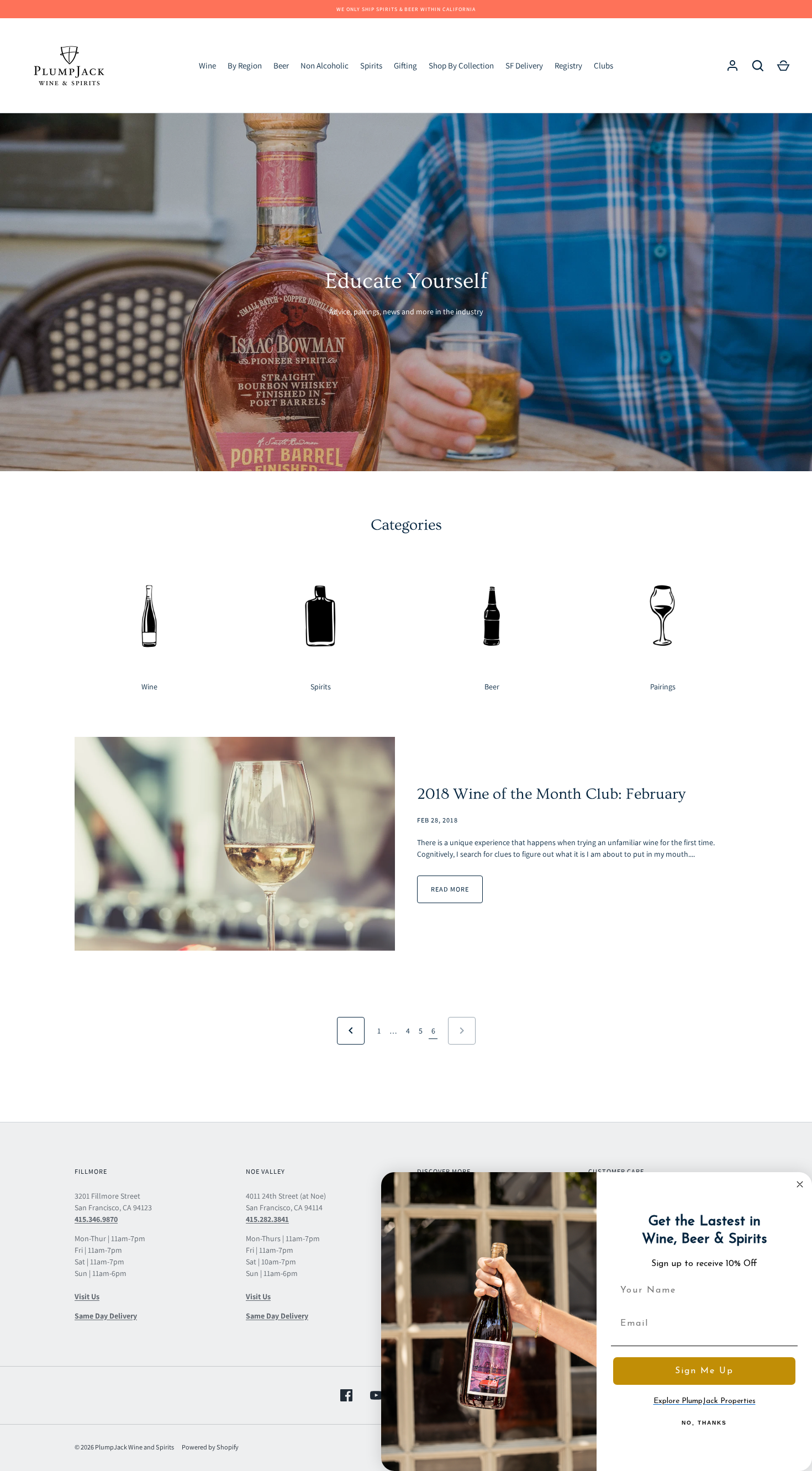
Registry (568, 65)
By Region (245, 65)
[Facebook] (346, 1395)
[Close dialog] (799, 1184)
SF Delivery (524, 65)
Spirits (371, 65)
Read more (450, 889)
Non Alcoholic (324, 65)
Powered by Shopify (210, 1447)
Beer (281, 65)
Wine (207, 65)
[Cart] (783, 66)
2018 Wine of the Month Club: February (551, 794)
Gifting (405, 65)
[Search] (758, 66)
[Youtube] (376, 1395)
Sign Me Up (704, 1371)
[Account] (732, 66)
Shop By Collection (461, 65)
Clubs (603, 65)
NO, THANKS (704, 1423)
